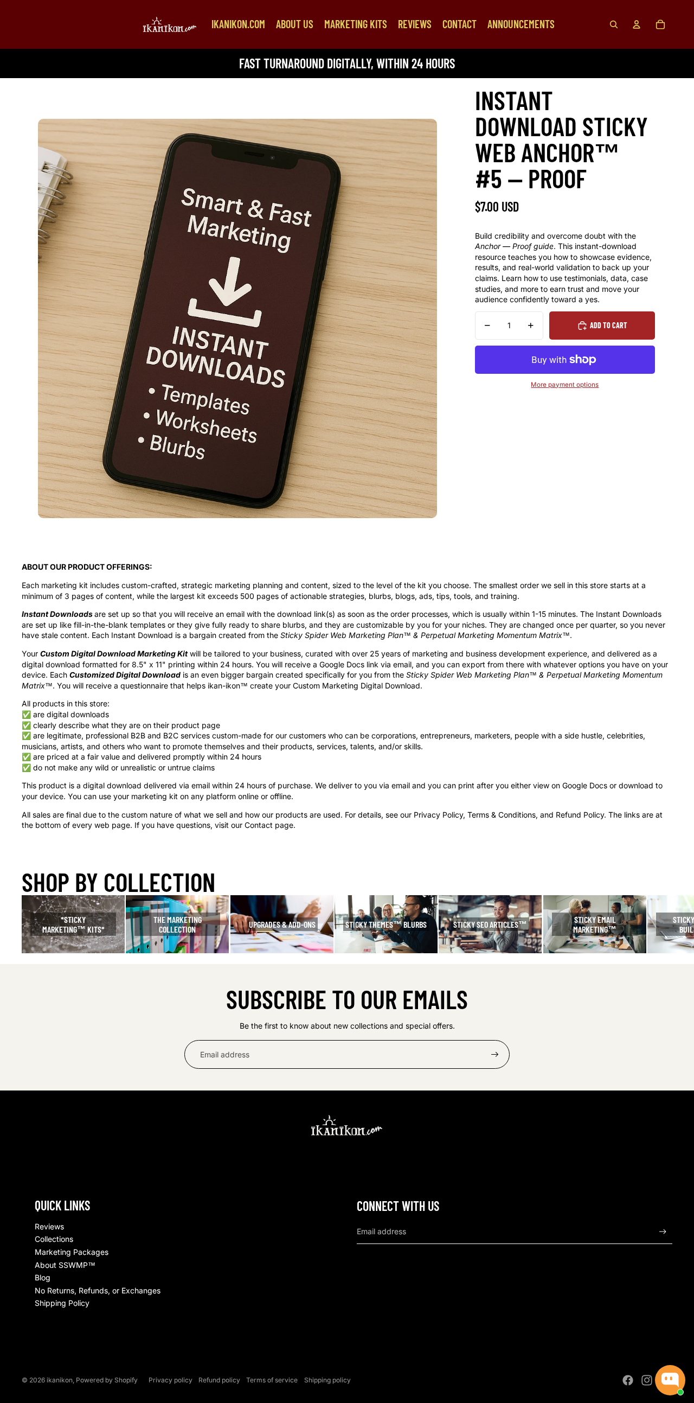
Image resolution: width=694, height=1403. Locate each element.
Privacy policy (170, 1380)
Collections (54, 1238)
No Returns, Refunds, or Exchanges (97, 1290)
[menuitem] (238, 24)
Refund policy (219, 1380)
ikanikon (60, 1380)
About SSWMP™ (65, 1265)
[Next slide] (662, 924)
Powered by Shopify (107, 1380)
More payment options (565, 384)
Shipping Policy (62, 1303)
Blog (42, 1277)
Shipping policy (327, 1380)
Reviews (49, 1226)
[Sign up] (495, 1054)
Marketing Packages (71, 1252)
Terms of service (272, 1380)
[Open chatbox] (670, 1380)
